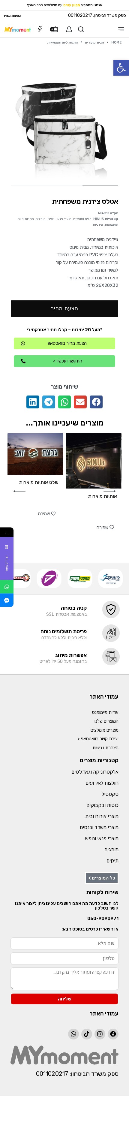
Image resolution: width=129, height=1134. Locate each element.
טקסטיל (110, 794)
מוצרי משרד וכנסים (99, 827)
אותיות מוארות (102, 496)
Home (116, 42)
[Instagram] (99, 1034)
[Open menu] (121, 29)
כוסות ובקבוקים (102, 805)
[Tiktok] (86, 1034)
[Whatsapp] (73, 1034)
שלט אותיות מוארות (38, 482)
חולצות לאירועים (102, 783)
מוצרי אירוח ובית (101, 816)
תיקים (112, 861)
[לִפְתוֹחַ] (40, 29)
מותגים (41, 219)
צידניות (98, 224)
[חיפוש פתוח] (81, 29)
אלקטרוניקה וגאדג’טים (94, 772)
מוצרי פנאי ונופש (59, 219)
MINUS (98, 219)
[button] (121, 68)
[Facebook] (113, 1034)
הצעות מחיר (12, 16)
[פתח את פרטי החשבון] (69, 29)
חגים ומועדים (94, 42)
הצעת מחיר (64, 308)
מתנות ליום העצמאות (62, 42)
